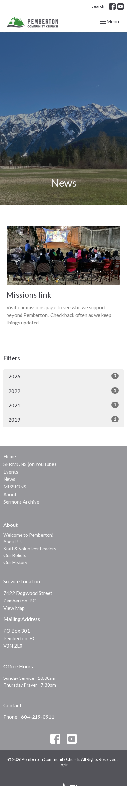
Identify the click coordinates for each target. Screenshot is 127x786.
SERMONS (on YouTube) (29, 464)
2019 (62, 419)
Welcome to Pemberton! (28, 535)
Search (98, 6)
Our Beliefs (14, 555)
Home (9, 456)
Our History (15, 562)
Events (10, 472)
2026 (62, 376)
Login (64, 764)
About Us (13, 541)
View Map (14, 608)
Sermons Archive (21, 502)
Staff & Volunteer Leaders (29, 548)
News (9, 479)
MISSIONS (14, 486)
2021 (62, 405)
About (10, 494)
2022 (62, 391)
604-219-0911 (37, 717)
